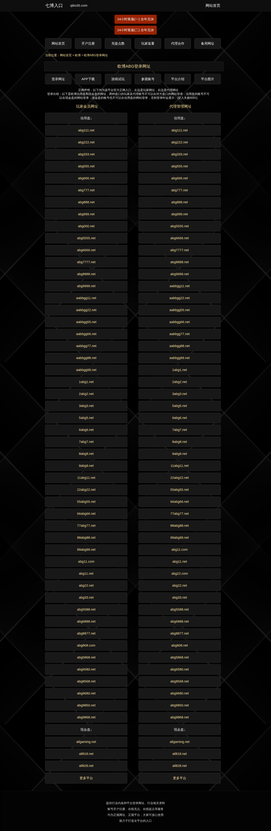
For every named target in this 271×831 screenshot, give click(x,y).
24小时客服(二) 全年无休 (135, 30)
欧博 (78, 55)
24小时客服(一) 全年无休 (135, 19)
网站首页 (66, 55)
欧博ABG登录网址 (96, 55)
